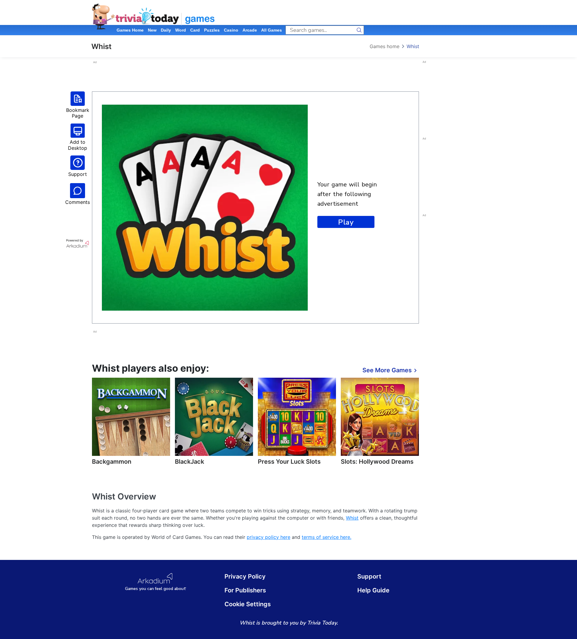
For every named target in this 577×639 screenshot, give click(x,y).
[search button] (359, 30)
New (152, 30)
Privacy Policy (245, 576)
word (180, 30)
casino (231, 30)
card (195, 30)
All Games (271, 30)
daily (166, 30)
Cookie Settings (247, 604)
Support (369, 576)
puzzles (212, 30)
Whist (413, 46)
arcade (250, 30)
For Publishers (245, 590)
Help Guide (373, 590)
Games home (130, 30)
